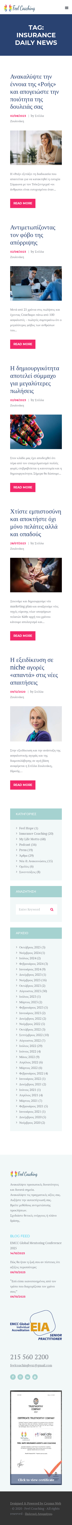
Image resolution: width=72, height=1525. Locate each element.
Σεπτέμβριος (31, 1035)
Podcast (24, 844)
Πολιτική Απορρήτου (38, 1514)
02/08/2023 (18, 116)
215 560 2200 (29, 1357)
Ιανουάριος (30, 969)
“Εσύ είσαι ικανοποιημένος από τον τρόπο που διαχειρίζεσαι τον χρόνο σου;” (33, 1286)
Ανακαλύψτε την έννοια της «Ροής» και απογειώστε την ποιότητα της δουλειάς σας (34, 91)
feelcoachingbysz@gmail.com (31, 1365)
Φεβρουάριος (31, 963)
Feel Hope (26, 828)
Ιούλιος (27, 958)
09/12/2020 (17, 691)
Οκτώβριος (30, 947)
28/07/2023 (18, 543)
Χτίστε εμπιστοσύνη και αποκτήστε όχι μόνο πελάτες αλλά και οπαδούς (35, 522)
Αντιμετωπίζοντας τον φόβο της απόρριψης (32, 234)
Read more (22, 203)
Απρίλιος (28, 1062)
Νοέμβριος (29, 953)
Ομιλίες (24, 866)
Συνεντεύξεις (27, 872)
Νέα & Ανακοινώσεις (33, 861)
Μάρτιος (28, 1002)
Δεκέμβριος (30, 974)
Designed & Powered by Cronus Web (35, 1503)
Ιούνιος (27, 1051)
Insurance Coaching (33, 833)
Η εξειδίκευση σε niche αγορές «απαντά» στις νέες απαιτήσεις (34, 670)
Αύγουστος (30, 991)
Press (23, 850)
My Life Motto (29, 839)
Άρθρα (23, 855)
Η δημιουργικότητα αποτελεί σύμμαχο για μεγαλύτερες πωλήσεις (34, 379)
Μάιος (27, 1057)
